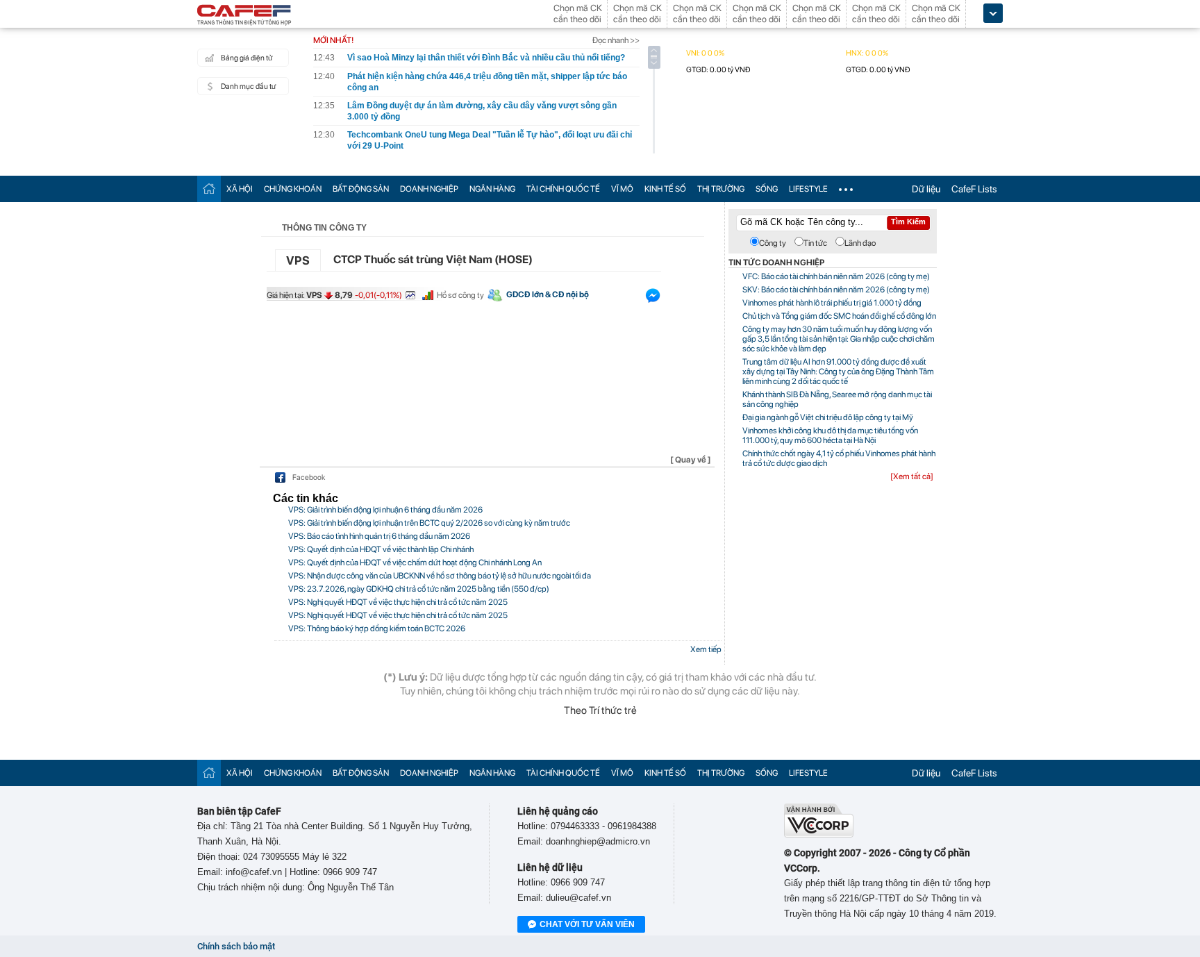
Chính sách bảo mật (236, 946)
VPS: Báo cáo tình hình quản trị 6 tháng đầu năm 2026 (379, 536)
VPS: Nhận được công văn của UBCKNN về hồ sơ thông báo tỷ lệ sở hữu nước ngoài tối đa (439, 576)
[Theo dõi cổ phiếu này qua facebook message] (652, 298)
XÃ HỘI (239, 189)
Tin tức (815, 243)
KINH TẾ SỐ (665, 189)
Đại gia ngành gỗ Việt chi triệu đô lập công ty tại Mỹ (827, 417)
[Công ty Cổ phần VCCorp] (818, 834)
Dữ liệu (926, 188)
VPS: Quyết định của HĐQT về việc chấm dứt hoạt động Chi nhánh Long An (415, 562)
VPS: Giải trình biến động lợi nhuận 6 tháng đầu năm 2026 (385, 510)
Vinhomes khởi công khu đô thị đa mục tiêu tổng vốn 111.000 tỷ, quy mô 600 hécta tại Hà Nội (830, 435)
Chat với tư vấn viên (587, 924)
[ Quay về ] (690, 460)
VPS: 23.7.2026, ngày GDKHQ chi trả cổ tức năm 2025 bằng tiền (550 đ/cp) (418, 589)
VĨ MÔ (622, 189)
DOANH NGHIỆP (429, 189)
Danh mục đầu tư (248, 86)
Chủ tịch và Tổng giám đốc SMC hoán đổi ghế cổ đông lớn (839, 316)
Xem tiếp (706, 649)
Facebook (308, 477)
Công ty (772, 243)
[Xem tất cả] (911, 476)
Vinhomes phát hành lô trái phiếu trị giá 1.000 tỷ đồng (832, 303)
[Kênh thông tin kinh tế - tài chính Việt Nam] (244, 16)
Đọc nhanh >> (616, 40)
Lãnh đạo (860, 243)
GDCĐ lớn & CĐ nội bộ (547, 294)
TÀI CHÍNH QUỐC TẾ (563, 189)
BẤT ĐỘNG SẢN (361, 189)
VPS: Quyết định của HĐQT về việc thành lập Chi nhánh (381, 549)
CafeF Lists (974, 188)
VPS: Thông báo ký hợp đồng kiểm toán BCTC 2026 (376, 628)
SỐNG (767, 189)
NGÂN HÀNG (492, 189)
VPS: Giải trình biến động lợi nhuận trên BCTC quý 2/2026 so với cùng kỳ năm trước (429, 523)
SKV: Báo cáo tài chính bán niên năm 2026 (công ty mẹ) (836, 289)
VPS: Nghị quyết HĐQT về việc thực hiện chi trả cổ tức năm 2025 (398, 602)
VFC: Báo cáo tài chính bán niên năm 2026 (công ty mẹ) (836, 276)
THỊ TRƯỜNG (720, 189)
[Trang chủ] (209, 188)
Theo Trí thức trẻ (600, 710)
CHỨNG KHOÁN (293, 189)
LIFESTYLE (808, 189)
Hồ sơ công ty (460, 295)
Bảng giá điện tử (246, 58)
